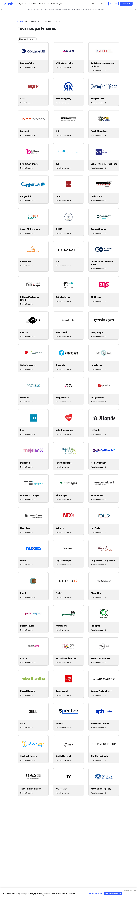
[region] (68, 892)
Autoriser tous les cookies (113, 893)
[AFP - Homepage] (8, 3)
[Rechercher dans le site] (93, 3)
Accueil (20, 21)
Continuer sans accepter (130, 890)
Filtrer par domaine (26, 39)
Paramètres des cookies (95, 893)
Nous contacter (126, 4)
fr (101, 4)
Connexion (113, 4)
